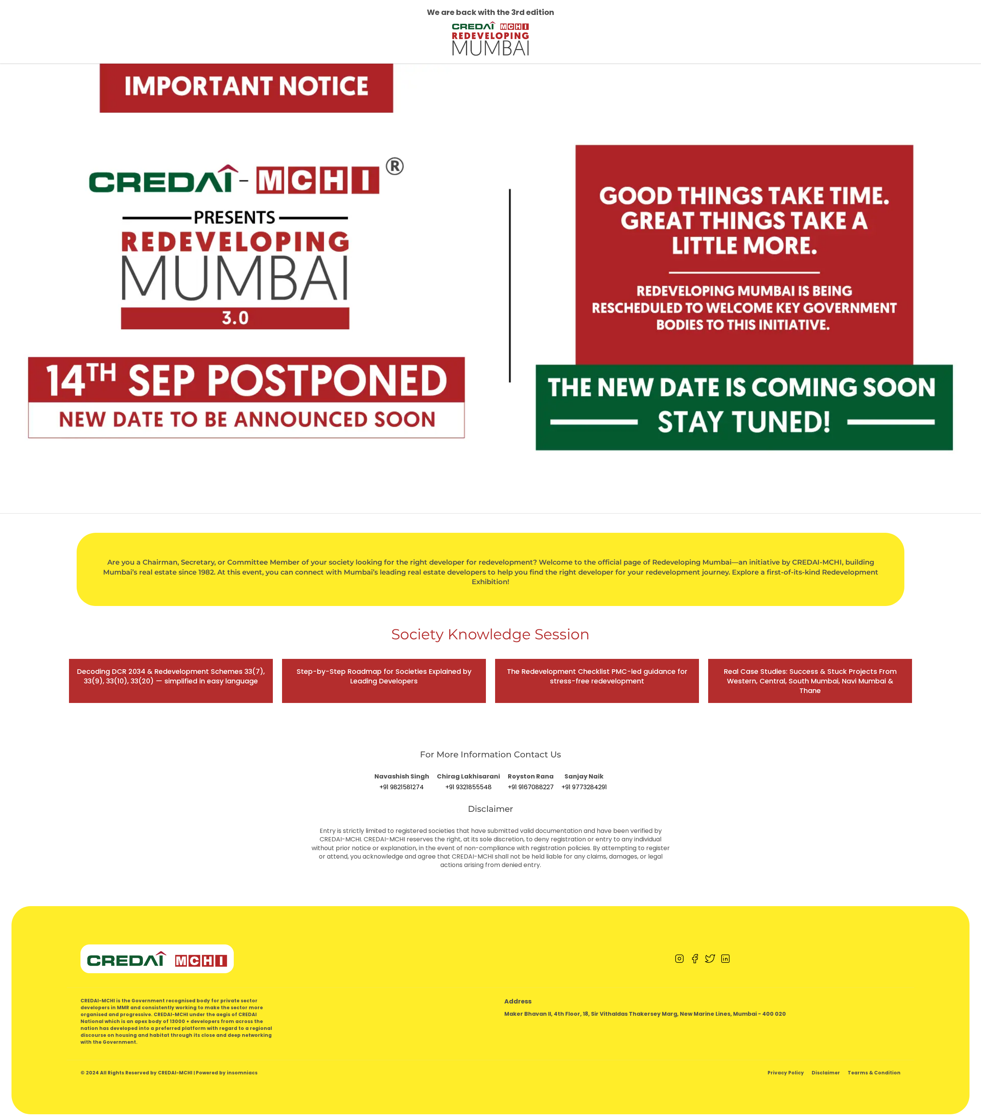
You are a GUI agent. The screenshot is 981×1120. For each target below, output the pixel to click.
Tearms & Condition (874, 1072)
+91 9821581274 (401, 787)
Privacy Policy (786, 1072)
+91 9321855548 (468, 787)
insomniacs (242, 1072)
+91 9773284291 (584, 787)
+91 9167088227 (531, 787)
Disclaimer (826, 1072)
